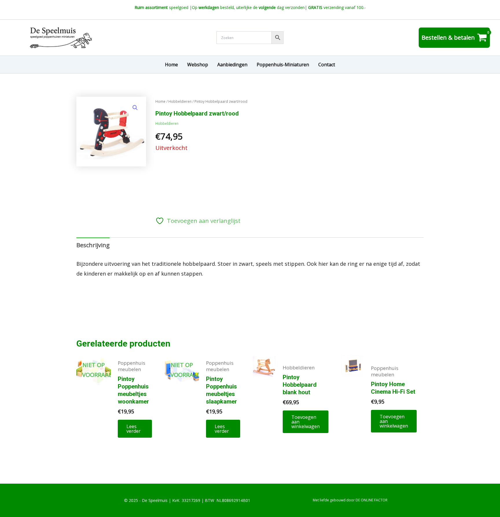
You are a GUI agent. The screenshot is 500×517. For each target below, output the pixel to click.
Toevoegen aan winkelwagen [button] (305, 422)
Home (160, 101)
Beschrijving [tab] (93, 245)
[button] (135, 107)
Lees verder (133, 428)
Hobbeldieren (180, 101)
